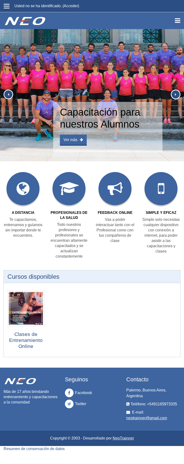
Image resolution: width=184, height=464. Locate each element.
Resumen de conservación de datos (34, 449)
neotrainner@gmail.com (146, 418)
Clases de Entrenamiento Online (26, 340)
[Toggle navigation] (177, 20)
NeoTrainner (123, 438)
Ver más (70, 140)
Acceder (71, 6)
